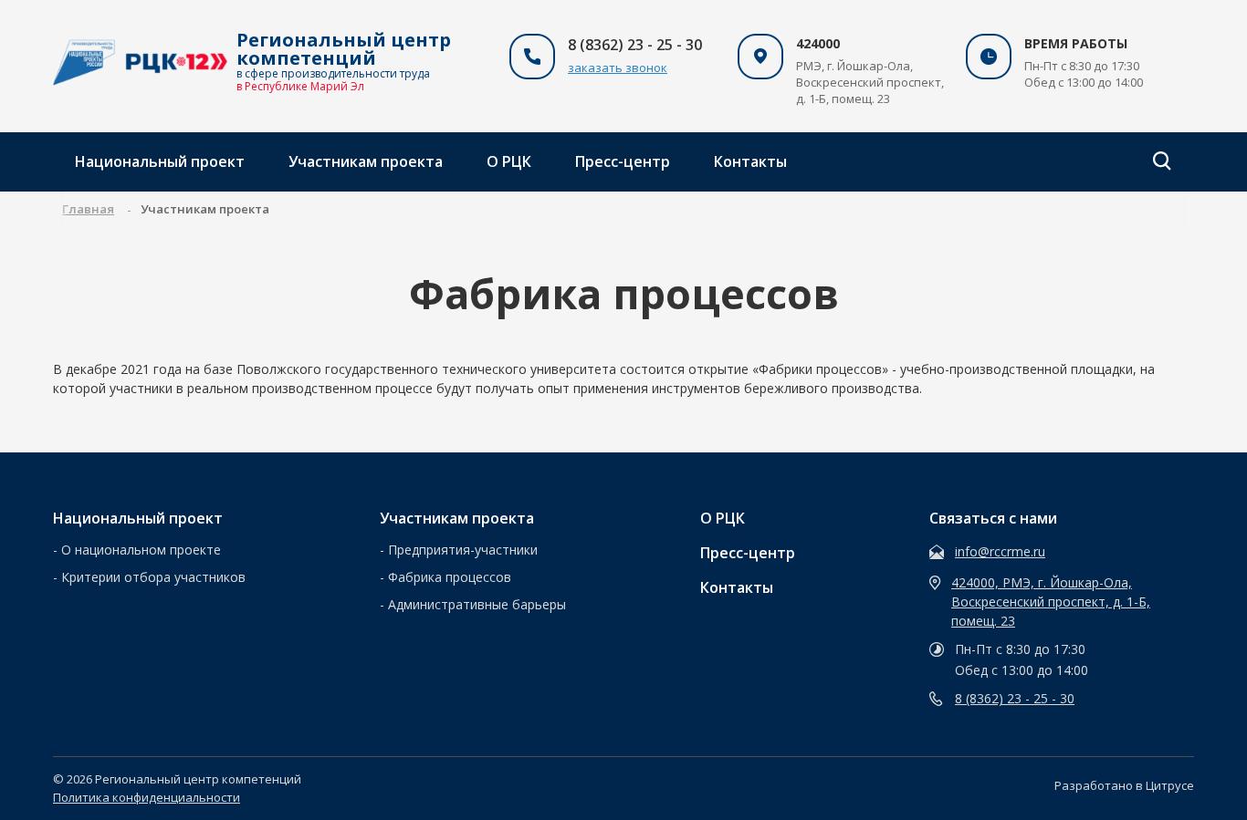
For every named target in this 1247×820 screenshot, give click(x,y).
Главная (88, 209)
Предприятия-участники (463, 549)
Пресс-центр (622, 161)
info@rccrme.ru (1000, 551)
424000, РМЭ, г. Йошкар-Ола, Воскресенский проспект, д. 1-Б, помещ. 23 (1050, 601)
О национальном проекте (141, 549)
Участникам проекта (365, 161)
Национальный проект (160, 161)
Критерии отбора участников (153, 577)
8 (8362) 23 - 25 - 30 (1014, 698)
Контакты (750, 161)
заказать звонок (617, 67)
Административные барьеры (477, 604)
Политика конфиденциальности (146, 797)
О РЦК (509, 161)
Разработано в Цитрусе (1124, 785)
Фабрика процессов (449, 577)
